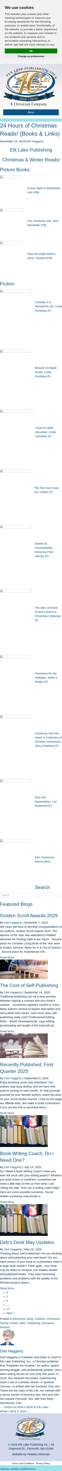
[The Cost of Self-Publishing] (24, 969)
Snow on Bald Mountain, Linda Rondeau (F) (45, 432)
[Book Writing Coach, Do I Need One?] (24, 1131)
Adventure (19, 1318)
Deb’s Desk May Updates (27, 1242)
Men (22, 1323)
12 (8, 1309)
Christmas (53, 1318)
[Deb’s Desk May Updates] (24, 1219)
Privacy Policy (43, 1463)
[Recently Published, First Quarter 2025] (24, 1045)
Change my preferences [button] (31, 56)
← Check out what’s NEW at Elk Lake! (24, 1407)
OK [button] (31, 51)
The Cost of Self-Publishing (29, 985)
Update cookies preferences (18, 1469)
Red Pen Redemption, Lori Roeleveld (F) (46, 801)
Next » (10, 1313)
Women (5, 1327)
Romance (48, 1323)
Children (39, 1318)
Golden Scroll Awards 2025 (29, 915)
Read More (7, 957)
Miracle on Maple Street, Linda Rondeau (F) (46, 372)
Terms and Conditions (23, 1463)
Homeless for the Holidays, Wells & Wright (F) (46, 677)
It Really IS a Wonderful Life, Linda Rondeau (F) (48, 306)
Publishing (33, 1323)
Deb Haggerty (35, 141)
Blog (30, 1318)
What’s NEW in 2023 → (15, 1411)
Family (4, 1323)
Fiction (14, 1323)
